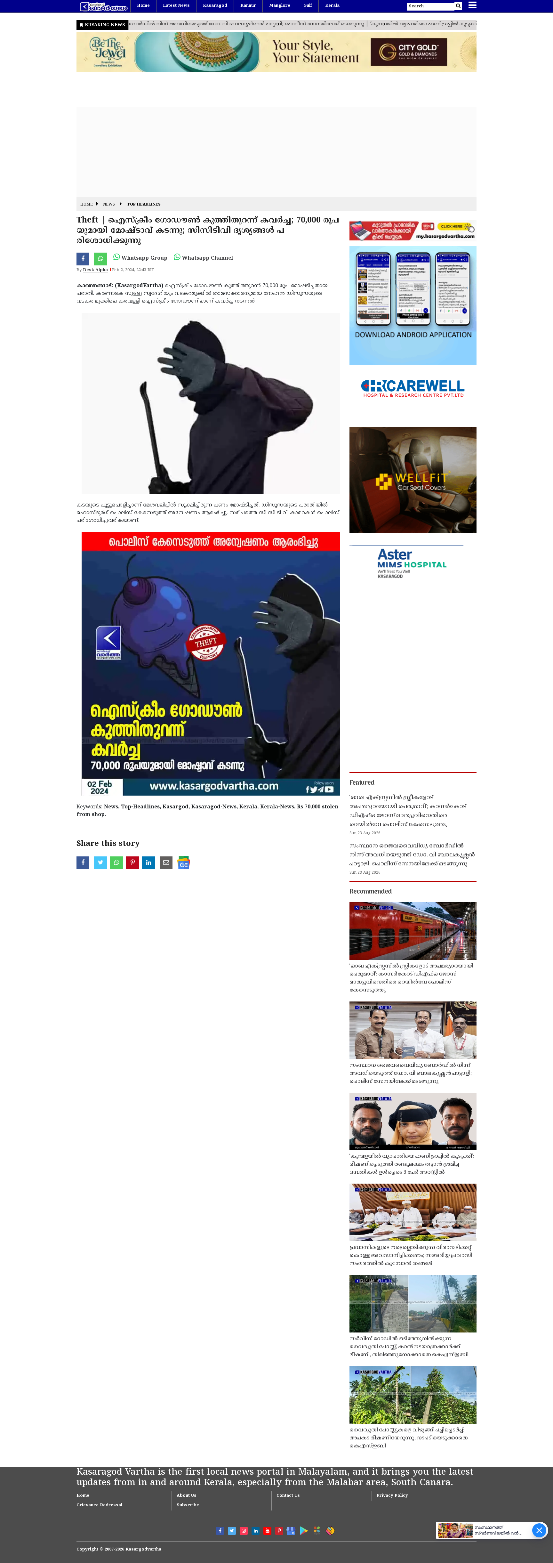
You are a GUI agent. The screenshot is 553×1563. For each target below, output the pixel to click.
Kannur (248, 5)
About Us (186, 1495)
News (109, 204)
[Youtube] (267, 1531)
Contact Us (288, 1495)
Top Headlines (144, 204)
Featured (361, 783)
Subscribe (188, 1505)
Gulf (307, 5)
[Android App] (302, 1530)
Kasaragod (215, 5)
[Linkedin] (256, 1531)
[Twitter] (232, 1531)
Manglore (279, 5)
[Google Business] (289, 1530)
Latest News (176, 5)
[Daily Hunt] (316, 1530)
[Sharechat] (329, 1530)
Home (143, 5)
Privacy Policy (392, 1495)
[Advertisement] (268, 152)
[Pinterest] (279, 1531)
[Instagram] (244, 1531)
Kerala (332, 5)
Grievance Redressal (99, 1505)
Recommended (370, 892)
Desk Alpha (95, 270)
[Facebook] (220, 1531)
